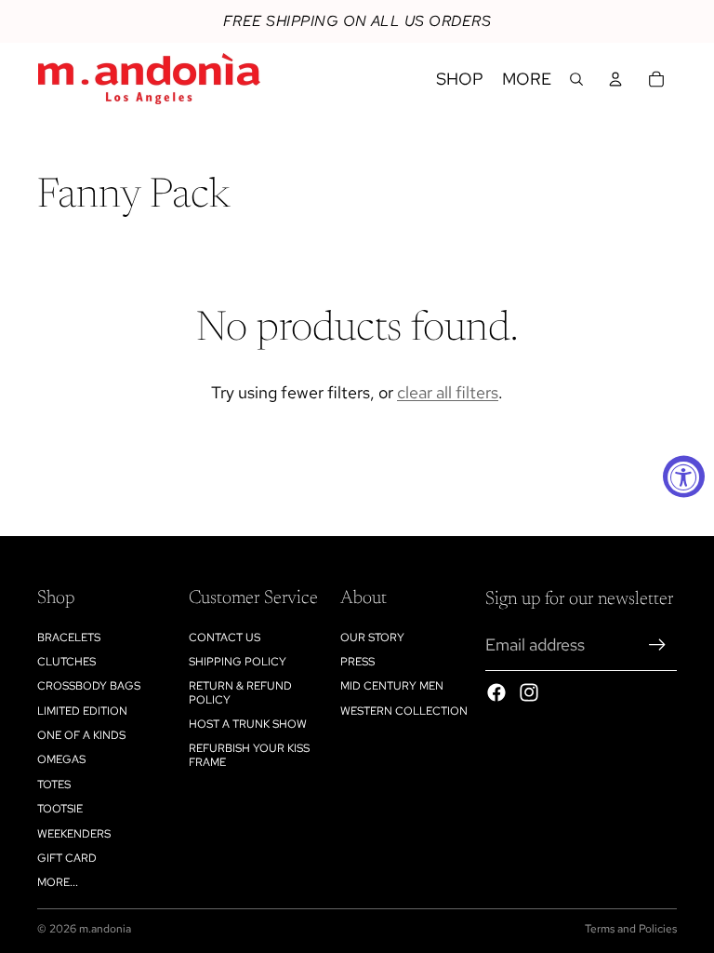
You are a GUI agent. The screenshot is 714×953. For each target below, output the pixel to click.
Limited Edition (82, 711)
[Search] (576, 79)
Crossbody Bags (88, 685)
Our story (372, 637)
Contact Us (224, 637)
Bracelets (68, 637)
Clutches (66, 661)
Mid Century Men (391, 685)
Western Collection (404, 711)
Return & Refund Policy (240, 692)
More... (57, 882)
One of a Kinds (81, 735)
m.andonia (105, 928)
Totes (54, 784)
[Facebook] (496, 692)
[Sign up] (657, 644)
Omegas (61, 759)
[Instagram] (529, 692)
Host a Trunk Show (248, 724)
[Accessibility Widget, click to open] (684, 477)
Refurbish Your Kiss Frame (249, 755)
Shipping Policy (237, 661)
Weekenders (74, 833)
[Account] (615, 79)
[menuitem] (527, 79)
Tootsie (60, 808)
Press (357, 661)
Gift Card (67, 858)
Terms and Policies (631, 928)
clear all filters (447, 392)
